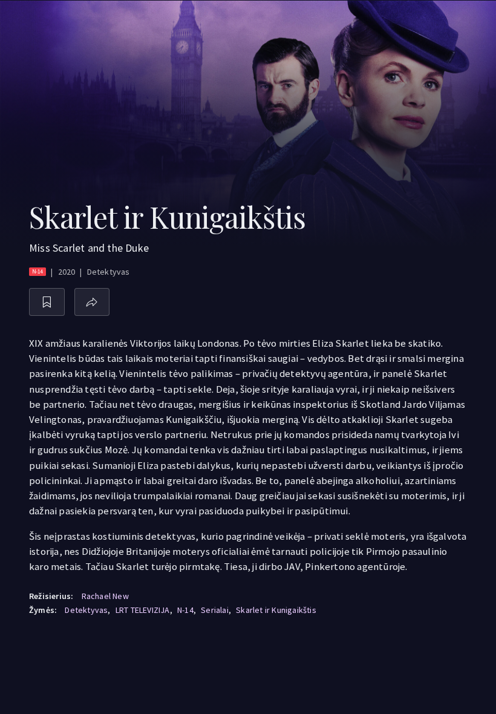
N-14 (185, 609)
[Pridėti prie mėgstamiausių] (47, 302)
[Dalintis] (92, 302)
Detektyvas (86, 609)
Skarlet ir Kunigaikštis (276, 609)
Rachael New (105, 596)
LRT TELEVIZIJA (143, 609)
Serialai (215, 609)
